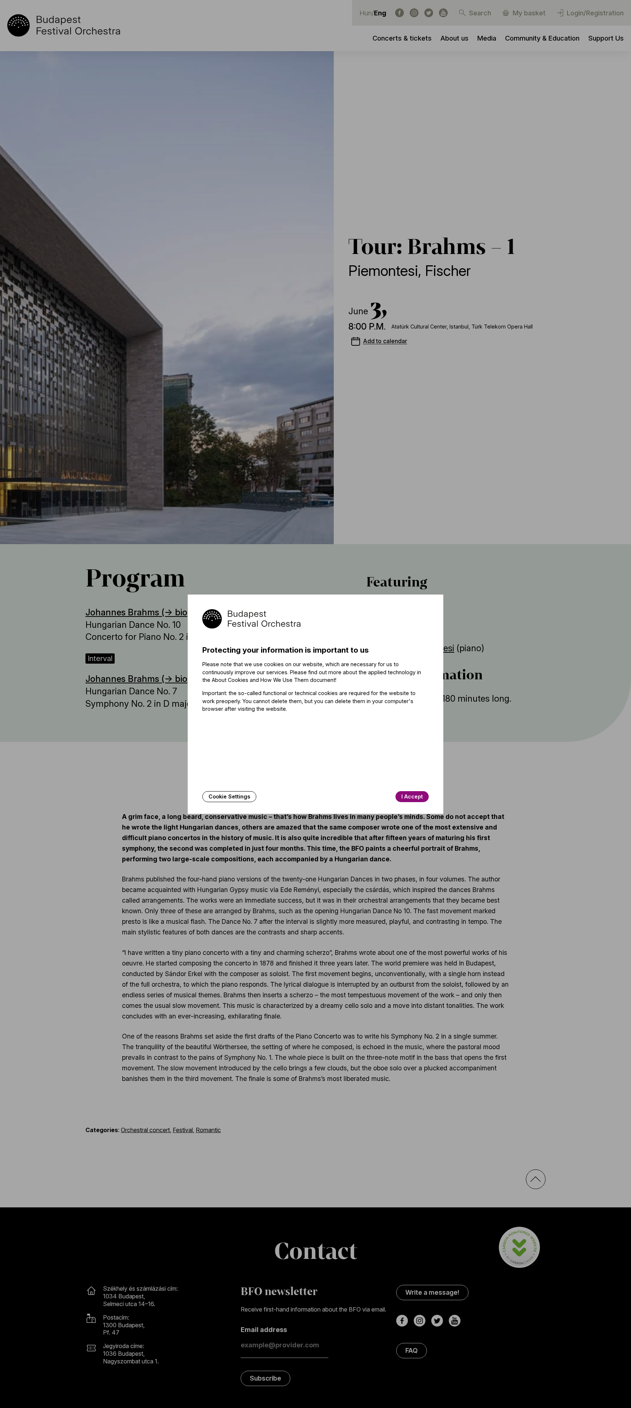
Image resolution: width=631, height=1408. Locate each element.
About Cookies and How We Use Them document (273, 680)
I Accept (412, 796)
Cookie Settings (229, 796)
